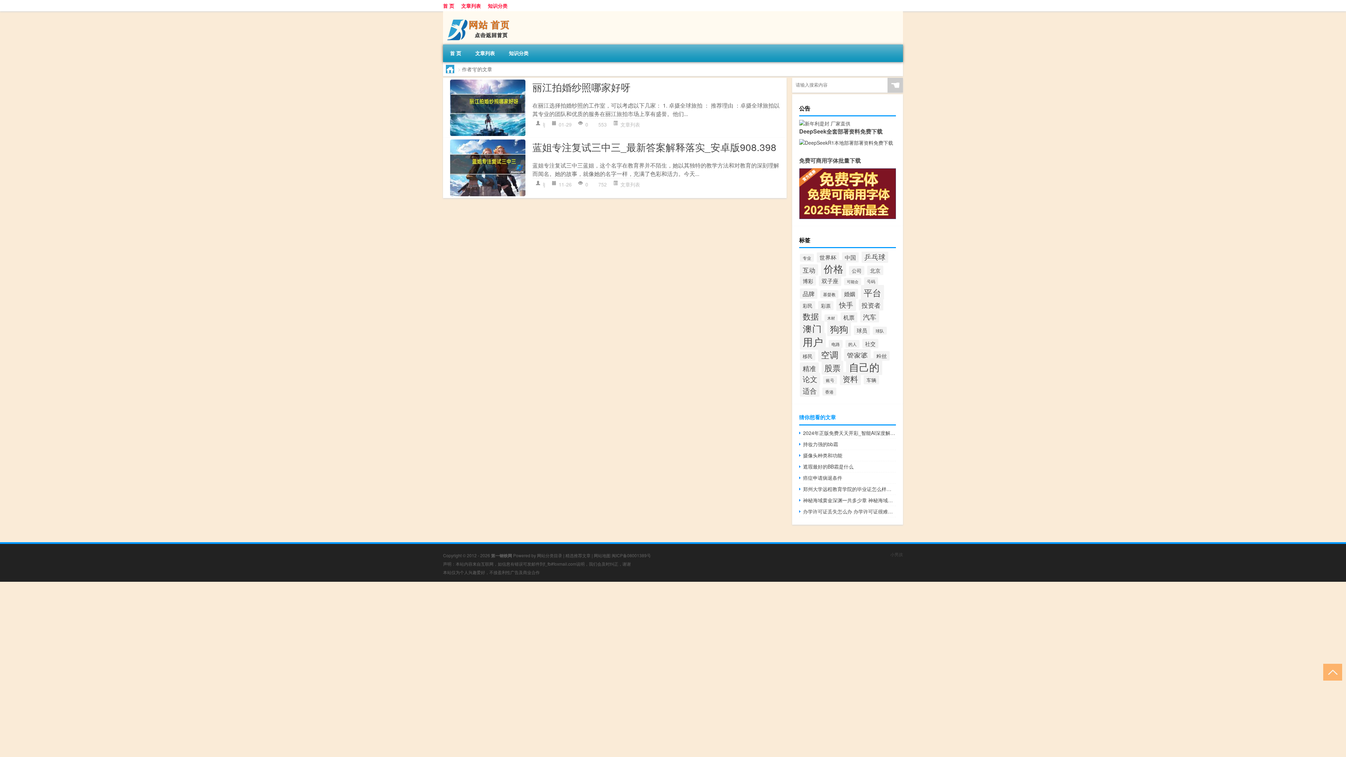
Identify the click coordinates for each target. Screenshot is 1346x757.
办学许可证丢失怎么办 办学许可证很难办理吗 (849, 511)
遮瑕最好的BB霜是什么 (828, 466)
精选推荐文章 (578, 555)
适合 (810, 391)
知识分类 (498, 5)
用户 (813, 341)
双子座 (830, 281)
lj (544, 124)
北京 (875, 270)
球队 (880, 331)
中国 (850, 257)
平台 (872, 292)
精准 (809, 368)
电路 (835, 344)
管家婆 (857, 355)
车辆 (871, 379)
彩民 (808, 305)
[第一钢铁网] (480, 13)
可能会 (852, 281)
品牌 (809, 293)
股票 (832, 368)
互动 (809, 269)
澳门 (812, 328)
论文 (810, 379)
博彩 (808, 281)
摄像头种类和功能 (822, 455)
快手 (846, 305)
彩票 (826, 305)
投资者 (871, 304)
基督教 (829, 294)
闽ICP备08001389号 (631, 555)
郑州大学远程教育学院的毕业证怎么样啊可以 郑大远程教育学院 (849, 488)
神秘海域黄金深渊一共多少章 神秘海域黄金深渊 (849, 500)
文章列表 (471, 5)
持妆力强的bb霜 (820, 444)
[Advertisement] (210, 631)
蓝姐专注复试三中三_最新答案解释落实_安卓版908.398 (654, 147)
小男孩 (896, 554)
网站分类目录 (549, 555)
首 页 (448, 5)
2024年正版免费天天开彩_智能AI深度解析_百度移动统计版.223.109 (849, 432)
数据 (811, 316)
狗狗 (839, 328)
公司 (857, 270)
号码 (871, 281)
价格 (833, 268)
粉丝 (881, 356)
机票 (849, 317)
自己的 (864, 366)
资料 (850, 378)
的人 (852, 344)
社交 (870, 343)
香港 (829, 392)
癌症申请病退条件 (822, 477)
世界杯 (828, 257)
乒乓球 (874, 257)
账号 (830, 380)
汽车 (869, 316)
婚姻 (849, 294)
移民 (808, 356)
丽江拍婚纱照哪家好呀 (581, 87)
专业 (807, 258)
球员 (862, 330)
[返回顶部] (1331, 672)
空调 (829, 354)
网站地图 (602, 555)
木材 (831, 318)
